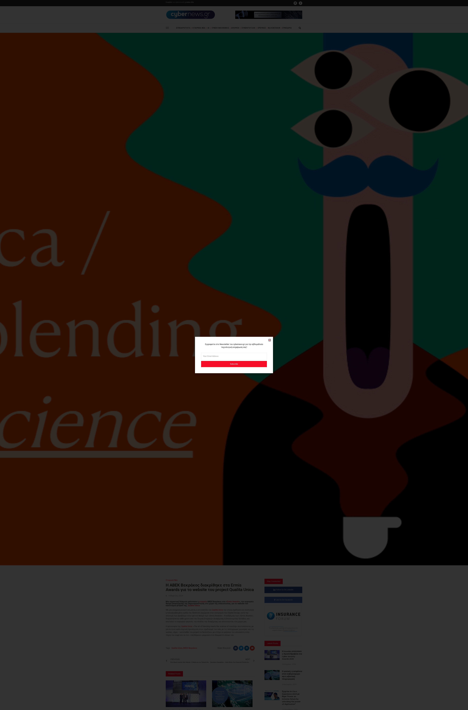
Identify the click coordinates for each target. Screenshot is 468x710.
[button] (270, 340)
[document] (234, 355)
